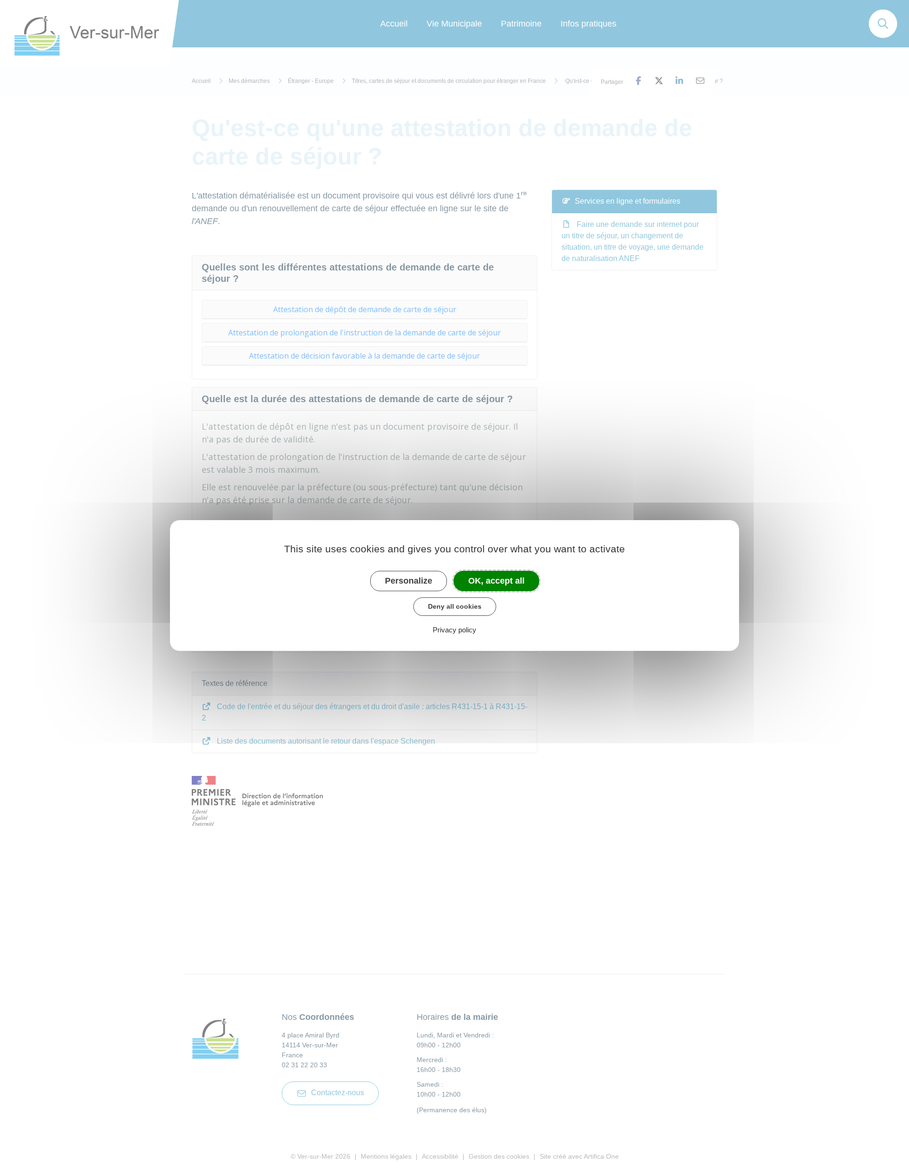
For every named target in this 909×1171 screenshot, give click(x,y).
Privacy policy (454, 630)
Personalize (408, 581)
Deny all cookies (454, 606)
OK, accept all (496, 581)
